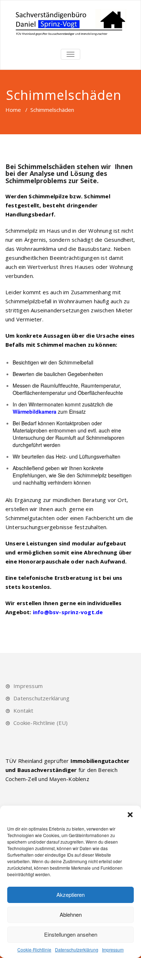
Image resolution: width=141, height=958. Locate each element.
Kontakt (23, 710)
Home (13, 109)
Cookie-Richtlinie (34, 949)
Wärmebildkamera (34, 411)
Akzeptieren (70, 894)
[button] (130, 814)
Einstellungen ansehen (70, 934)
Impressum (113, 949)
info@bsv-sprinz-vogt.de (68, 612)
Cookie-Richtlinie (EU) (40, 722)
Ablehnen (71, 914)
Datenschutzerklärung (76, 949)
